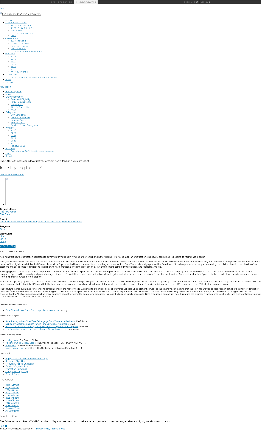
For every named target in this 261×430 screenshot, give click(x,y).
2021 (13, 69)
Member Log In (190, 2)
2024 (13, 62)
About (8, 20)
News (8, 80)
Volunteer (11, 74)
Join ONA (204, 2)
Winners (10, 54)
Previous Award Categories (26, 51)
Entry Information (16, 23)
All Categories (12, 410)
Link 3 (3, 241)
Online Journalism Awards (86, 2)
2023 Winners (12, 392)
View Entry (7, 246)
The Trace (5, 214)
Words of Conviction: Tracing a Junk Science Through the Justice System (41, 326)
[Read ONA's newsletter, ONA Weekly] (6, 426)
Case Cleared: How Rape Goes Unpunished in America (32, 310)
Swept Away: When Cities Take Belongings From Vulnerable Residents (40, 321)
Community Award (21, 43)
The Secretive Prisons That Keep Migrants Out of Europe (33, 329)
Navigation (5, 87)
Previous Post (17, 174)
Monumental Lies (14, 348)
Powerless (10, 345)
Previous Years (19, 72)
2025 (13, 59)
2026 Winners (12, 385)
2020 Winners (12, 400)
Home (53, 2)
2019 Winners (12, 403)
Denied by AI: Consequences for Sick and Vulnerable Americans (37, 324)
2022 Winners (12, 395)
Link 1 (3, 236)
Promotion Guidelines (16, 369)
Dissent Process (13, 374)
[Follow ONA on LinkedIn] (1, 426)
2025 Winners (12, 387)
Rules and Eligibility (23, 25)
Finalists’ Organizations (16, 366)
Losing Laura (11, 340)
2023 (13, 64)
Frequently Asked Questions (19, 364)
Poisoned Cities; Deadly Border (20, 343)
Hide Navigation (13, 91)
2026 (13, 56)
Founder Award (19, 46)
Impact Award (18, 49)
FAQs (13, 36)
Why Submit (17, 31)
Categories (11, 38)
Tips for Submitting (22, 33)
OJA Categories (19, 41)
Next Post (5, 174)
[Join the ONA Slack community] (3, 426)
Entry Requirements (22, 28)
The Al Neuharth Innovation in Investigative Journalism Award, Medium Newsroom (41, 221)
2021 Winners (12, 398)
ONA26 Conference (65, 2)
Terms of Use (58, 428)
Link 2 (3, 239)
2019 (2, 229)
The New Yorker (8, 211)
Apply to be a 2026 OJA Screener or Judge (34, 77)
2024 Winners (12, 390)
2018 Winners (12, 405)
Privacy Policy (43, 428)
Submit (9, 82)
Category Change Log (16, 371)
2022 (13, 67)
